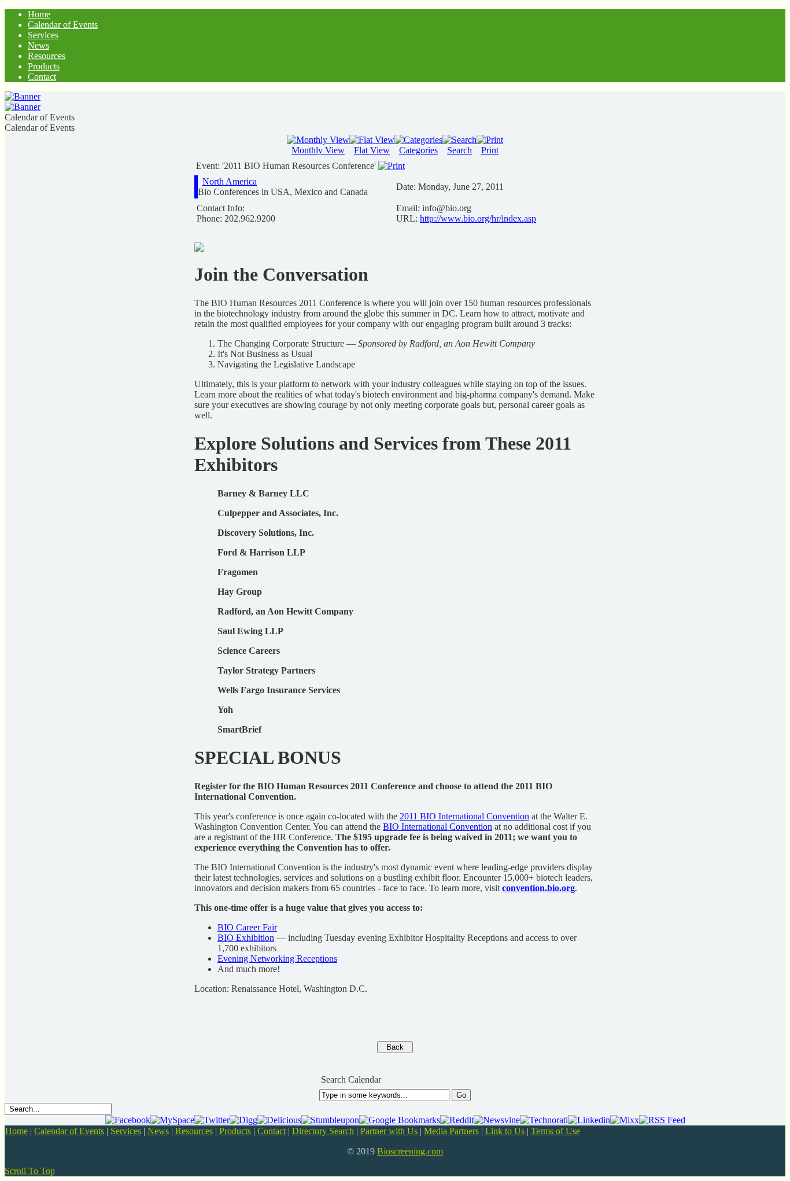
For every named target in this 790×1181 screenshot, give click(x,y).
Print (490, 150)
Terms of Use (555, 1131)
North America (229, 181)
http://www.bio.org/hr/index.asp (478, 218)
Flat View (372, 150)
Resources (194, 1131)
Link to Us (505, 1131)
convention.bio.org (538, 888)
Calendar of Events (69, 1131)
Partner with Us (389, 1131)
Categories (418, 150)
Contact (271, 1131)
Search (459, 150)
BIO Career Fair (247, 927)
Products (235, 1131)
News (158, 1131)
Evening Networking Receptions (277, 958)
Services (125, 1131)
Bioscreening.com (410, 1151)
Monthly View (318, 150)
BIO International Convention (437, 827)
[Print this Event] (391, 166)
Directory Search (323, 1131)
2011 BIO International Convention (464, 816)
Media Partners (451, 1131)
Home (16, 1131)
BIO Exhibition (245, 938)
